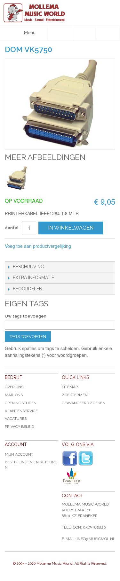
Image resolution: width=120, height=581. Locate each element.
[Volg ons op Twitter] (86, 458)
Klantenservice (21, 411)
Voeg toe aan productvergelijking (38, 246)
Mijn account (19, 454)
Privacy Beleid (19, 426)
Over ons (14, 387)
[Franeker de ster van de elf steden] (88, 476)
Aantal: (12, 227)
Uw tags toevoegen (25, 316)
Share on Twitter (37, 255)
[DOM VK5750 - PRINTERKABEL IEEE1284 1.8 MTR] (16, 178)
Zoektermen (75, 395)
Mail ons (14, 395)
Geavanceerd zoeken (83, 403)
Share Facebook (24, 255)
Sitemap (70, 387)
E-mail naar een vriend (11, 255)
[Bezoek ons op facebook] (70, 459)
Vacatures (16, 418)
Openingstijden (20, 403)
